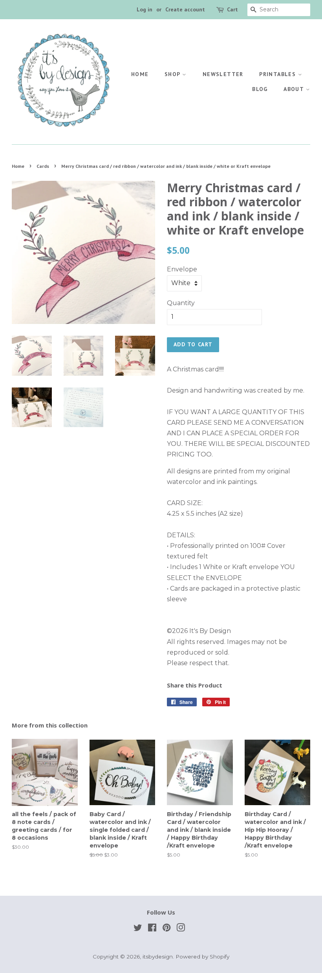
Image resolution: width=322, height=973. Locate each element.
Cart (232, 9)
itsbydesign (158, 956)
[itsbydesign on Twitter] (138, 929)
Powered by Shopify (202, 956)
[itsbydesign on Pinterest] (166, 929)
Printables (278, 74)
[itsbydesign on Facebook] (152, 929)
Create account (185, 9)
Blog (260, 89)
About (295, 89)
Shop (173, 74)
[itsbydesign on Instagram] (180, 929)
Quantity (181, 303)
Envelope (182, 269)
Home (140, 74)
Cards (43, 166)
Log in (144, 9)
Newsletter (223, 74)
